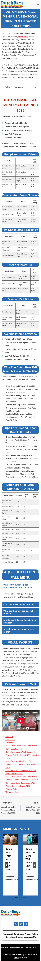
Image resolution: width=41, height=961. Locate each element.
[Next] (34, 865)
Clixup (34, 947)
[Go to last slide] (6, 865)
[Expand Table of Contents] (35, 87)
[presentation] (10, 839)
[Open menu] (38, 4)
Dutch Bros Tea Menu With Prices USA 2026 (30, 859)
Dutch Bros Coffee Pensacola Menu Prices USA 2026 (8, 808)
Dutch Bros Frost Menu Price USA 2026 (33, 808)
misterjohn (9, 876)
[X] (21, 924)
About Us (9, 737)
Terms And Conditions (14, 792)
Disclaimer (10, 743)
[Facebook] (16, 924)
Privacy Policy (11, 789)
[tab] (16, 897)
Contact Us (10, 740)
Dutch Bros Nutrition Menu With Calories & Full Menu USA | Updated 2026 (20, 764)
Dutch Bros (23, 37)
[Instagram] (26, 924)
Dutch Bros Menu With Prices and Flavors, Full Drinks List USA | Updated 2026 (22, 755)
